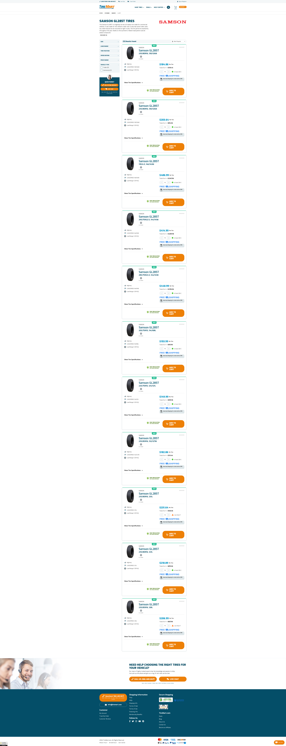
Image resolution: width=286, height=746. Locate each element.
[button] (3, 744)
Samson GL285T (149, 50)
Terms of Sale (133, 706)
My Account (103, 713)
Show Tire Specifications (132, 82)
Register (184, 1)
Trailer (106, 67)
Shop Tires (139, 7)
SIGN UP (155, 731)
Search (168, 7)
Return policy (113, 742)
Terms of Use (133, 709)
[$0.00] (175, 7)
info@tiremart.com (115, 705)
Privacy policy (103, 742)
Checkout (182, 7)
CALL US (144, 679)
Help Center (158, 7)
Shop (130, 697)
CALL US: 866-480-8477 (110, 85)
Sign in (180, 1)
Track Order (133, 1)
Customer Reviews (105, 719)
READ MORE (103, 35)
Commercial (107, 70)
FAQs (130, 700)
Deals (148, 7)
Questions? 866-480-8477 (113, 697)
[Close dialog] (166, 713)
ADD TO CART (172, 91)
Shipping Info (133, 703)
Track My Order (104, 716)
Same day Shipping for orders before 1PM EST (171, 79)
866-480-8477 (108, 1)
